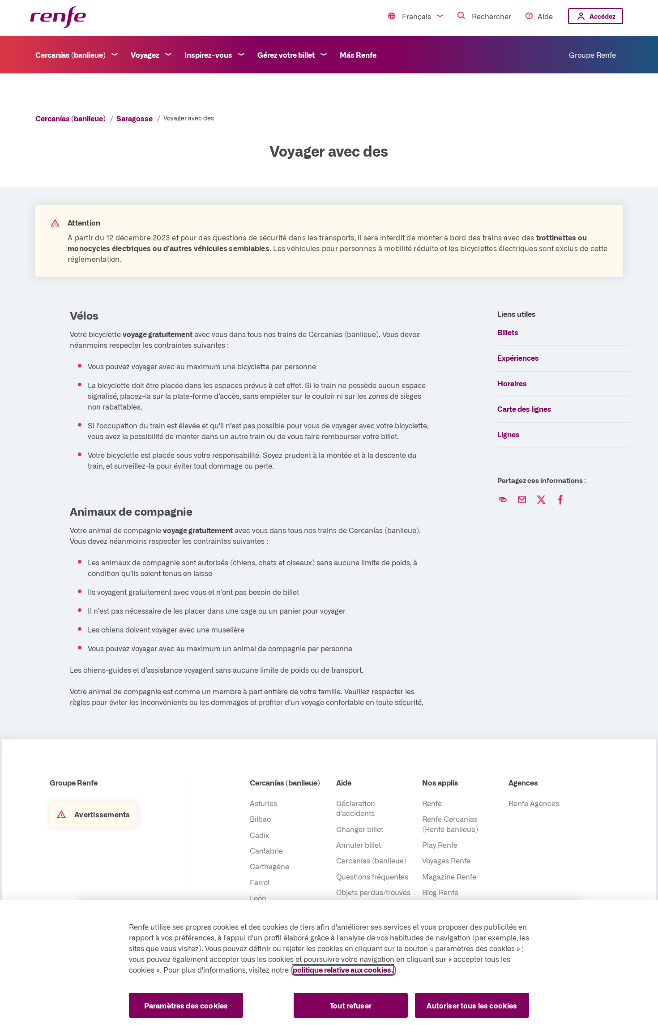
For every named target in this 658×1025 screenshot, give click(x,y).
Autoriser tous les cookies (472, 1005)
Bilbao (260, 818)
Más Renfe (358, 54)
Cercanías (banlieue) (70, 54)
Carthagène (269, 866)
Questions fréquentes (372, 876)
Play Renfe (439, 844)
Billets (507, 332)
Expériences (518, 357)
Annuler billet (358, 844)
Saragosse (134, 118)
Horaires (512, 383)
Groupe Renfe (592, 54)
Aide (545, 16)
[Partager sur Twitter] (541, 500)
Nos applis (440, 782)
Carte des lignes (524, 408)
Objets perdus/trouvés (373, 892)
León (258, 897)
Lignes (508, 434)
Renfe (432, 803)
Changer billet (359, 828)
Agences (523, 782)
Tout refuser (351, 1005)
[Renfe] (58, 17)
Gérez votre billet (286, 54)
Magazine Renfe (449, 876)
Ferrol (259, 882)
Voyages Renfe (446, 860)
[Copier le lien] (502, 500)
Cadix (259, 834)
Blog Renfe (440, 892)
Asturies (263, 803)
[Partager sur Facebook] (560, 500)
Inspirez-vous (208, 54)
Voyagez (145, 54)
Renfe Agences (533, 803)
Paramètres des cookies (186, 1005)
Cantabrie (266, 850)
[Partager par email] (522, 500)
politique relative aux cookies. (343, 969)
